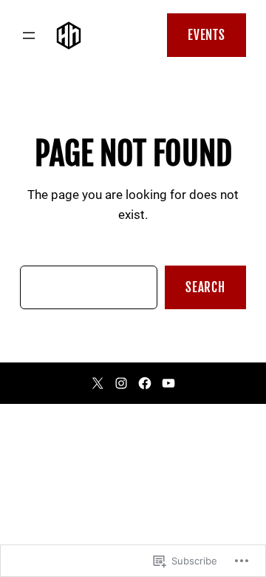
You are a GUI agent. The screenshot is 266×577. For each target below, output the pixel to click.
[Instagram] (121, 383)
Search (205, 287)
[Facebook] (144, 383)
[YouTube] (168, 383)
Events (206, 35)
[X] (97, 383)
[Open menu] (29, 35)
